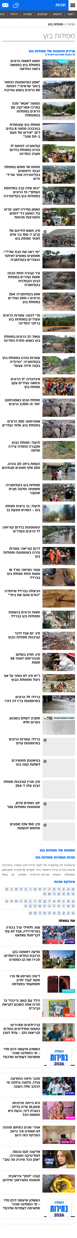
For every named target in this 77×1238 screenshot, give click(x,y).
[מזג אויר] (16, 5)
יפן (13, 874)
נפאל (5, 874)
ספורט (27, 14)
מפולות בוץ (55, 24)
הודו (38, 869)
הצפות (57, 874)
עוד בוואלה (67, 921)
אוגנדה (18, 865)
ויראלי (14, 14)
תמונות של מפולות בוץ (57, 850)
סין (61, 865)
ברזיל (55, 869)
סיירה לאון (29, 865)
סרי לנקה (41, 865)
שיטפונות (69, 865)
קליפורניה (19, 869)
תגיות (60, 5)
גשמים (22, 874)
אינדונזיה (7, 865)
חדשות (57, 14)
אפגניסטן (7, 869)
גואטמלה (69, 874)
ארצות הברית (67, 869)
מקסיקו (30, 869)
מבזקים (42, 14)
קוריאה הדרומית (39, 874)
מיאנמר (46, 869)
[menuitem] (57, 14)
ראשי (71, 14)
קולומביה (53, 865)
